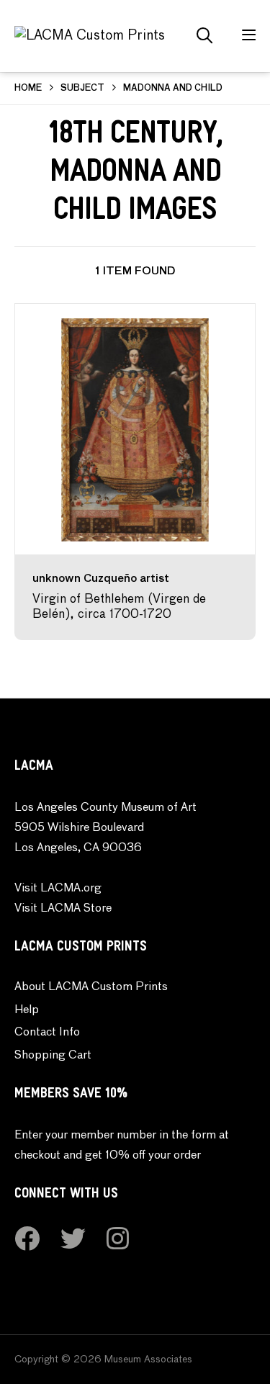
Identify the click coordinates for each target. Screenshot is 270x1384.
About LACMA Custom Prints (91, 987)
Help (26, 1010)
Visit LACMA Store (63, 909)
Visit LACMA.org (58, 888)
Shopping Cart (52, 1055)
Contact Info (47, 1032)
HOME (28, 88)
